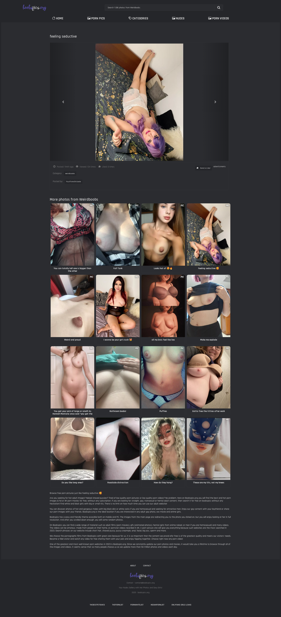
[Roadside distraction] (118, 449)
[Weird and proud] (72, 306)
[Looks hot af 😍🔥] (163, 234)
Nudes (180, 18)
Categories (140, 18)
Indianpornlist (157, 605)
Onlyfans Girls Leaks (181, 605)
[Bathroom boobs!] (118, 377)
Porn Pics (98, 18)
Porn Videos (220, 18)
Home (59, 18)
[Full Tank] (118, 234)
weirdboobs (70, 173)
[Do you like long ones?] (72, 449)
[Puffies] (163, 377)
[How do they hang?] (163, 449)
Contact (147, 565)
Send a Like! (205, 168)
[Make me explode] (208, 306)
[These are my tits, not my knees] (208, 449)
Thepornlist (117, 605)
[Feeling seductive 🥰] (208, 234)
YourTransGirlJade (73, 181)
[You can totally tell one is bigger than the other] (72, 234)
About (133, 565)
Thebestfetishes (97, 605)
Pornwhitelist (136, 605)
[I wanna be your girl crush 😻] (118, 306)
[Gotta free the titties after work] (208, 377)
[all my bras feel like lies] (163, 306)
